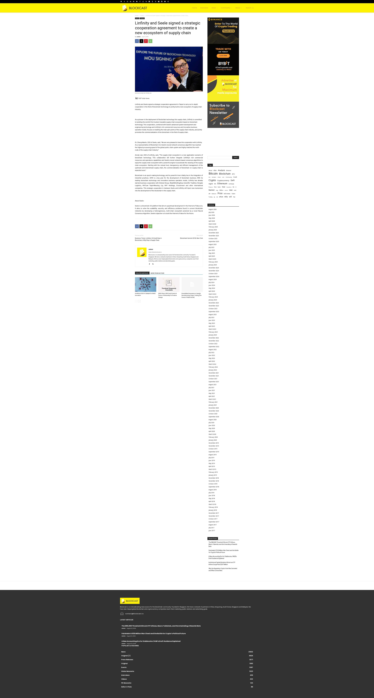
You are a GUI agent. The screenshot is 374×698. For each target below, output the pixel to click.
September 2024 (214, 276)
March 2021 (212, 399)
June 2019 (212, 460)
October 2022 (213, 344)
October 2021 (213, 379)
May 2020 (212, 428)
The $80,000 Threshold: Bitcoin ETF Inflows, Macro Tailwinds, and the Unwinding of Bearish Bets (223, 544)
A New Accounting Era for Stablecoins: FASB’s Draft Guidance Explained (223, 557)
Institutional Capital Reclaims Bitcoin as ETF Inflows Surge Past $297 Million (222, 563)
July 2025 (211, 247)
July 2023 (211, 317)
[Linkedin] (130, 1)
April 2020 (212, 431)
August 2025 (213, 244)
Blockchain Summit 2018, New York (191, 238)
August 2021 (213, 384)
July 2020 (211, 422)
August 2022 (213, 349)
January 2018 (213, 510)
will (230, 197)
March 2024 (212, 294)
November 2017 (214, 516)
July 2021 (211, 387)
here (219, 187)
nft (209, 193)
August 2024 (213, 279)
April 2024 (212, 291)
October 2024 (213, 273)
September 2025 (214, 241)
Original (142, 18)
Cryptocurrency (223, 180)
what (221, 197)
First (215, 187)
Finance (211, 187)
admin (139, 36)
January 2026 (213, 230)
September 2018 (214, 487)
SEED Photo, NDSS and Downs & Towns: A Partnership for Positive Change (167, 295)
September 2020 (214, 417)
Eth (215, 184)
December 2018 (214, 478)
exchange (231, 184)
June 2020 (212, 425)
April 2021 (212, 396)
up (214, 197)
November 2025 (214, 236)
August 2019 (213, 455)
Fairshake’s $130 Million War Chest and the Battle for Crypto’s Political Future (224, 551)
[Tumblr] (152, 1)
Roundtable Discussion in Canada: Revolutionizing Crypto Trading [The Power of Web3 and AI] (191, 295)
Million (221, 190)
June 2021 (212, 390)
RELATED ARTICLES (142, 273)
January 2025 (213, 265)
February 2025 (213, 262)
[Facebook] (124, 1)
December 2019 (214, 443)
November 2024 (214, 271)
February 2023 (213, 332)
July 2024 (211, 282)
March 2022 (212, 364)
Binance (228, 170)
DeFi (233, 180)
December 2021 (214, 373)
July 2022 (211, 352)
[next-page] (139, 301)
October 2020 (213, 414)
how (223, 187)
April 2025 (212, 256)
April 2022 (212, 361)
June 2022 (212, 355)
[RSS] (146, 1)
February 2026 (213, 227)
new (230, 190)
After (215, 170)
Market (212, 190)
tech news (227, 193)
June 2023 (212, 320)
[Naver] (137, 1)
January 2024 (213, 300)
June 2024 (212, 285)
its (233, 187)
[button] (250, 8)
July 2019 (211, 457)
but (209, 177)
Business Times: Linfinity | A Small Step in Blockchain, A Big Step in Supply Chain (148, 239)
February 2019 (213, 472)
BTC (233, 174)
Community (229, 177)
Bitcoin (213, 173)
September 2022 (214, 346)
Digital (211, 184)
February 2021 (213, 402)
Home (136, 15)
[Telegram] (149, 1)
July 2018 (211, 492)
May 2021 (212, 393)
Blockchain (225, 174)
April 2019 (212, 466)
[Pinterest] (140, 1)
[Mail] (134, 1)
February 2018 (213, 507)
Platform (214, 193)
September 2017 (214, 522)
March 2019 (212, 469)
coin (223, 177)
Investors (229, 187)
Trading (210, 197)
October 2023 (213, 309)
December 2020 (214, 408)
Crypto (212, 180)
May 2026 (212, 218)
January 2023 (213, 335)
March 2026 (212, 224)
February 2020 (213, 437)
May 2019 (212, 463)
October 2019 (213, 449)
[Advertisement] (223, 140)
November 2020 (214, 411)
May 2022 (212, 358)
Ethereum (222, 183)
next (235, 190)
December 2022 (214, 338)
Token (233, 193)
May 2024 (212, 288)
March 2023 (212, 329)
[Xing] (168, 1)
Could (235, 177)
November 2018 (214, 481)
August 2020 (213, 419)
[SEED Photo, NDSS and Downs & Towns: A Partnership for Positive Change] (169, 284)
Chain (219, 177)
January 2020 (213, 440)
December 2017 (214, 513)
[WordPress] (162, 1)
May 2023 (212, 323)
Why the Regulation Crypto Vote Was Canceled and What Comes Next (223, 569)
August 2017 (213, 525)
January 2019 (213, 475)
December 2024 (214, 268)
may (217, 190)
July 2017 (211, 528)
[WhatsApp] (150, 41)
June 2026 (212, 215)
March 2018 (212, 504)
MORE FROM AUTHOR (157, 273)
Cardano (214, 177)
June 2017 (212, 530)
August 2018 (213, 490)
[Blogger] (121, 1)
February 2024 (213, 297)
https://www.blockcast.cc (155, 252)
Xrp (234, 197)
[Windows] (159, 1)
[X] (155, 1)
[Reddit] (143, 1)
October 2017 (213, 519)
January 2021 (213, 405)
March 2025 (212, 259)
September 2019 (214, 452)
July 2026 (211, 212)
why (226, 197)
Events (142, 15)
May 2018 (212, 498)
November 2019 (214, 446)
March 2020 (212, 434)
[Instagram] (127, 1)
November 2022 (214, 341)
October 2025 (213, 238)
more (226, 190)
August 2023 (213, 314)
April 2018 (212, 501)
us (217, 197)
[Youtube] (165, 1)
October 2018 (213, 484)
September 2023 (214, 311)
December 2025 (214, 233)
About (210, 170)
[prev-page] (136, 301)
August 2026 (213, 209)
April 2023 (212, 326)
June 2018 (212, 495)
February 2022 (213, 367)
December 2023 (214, 303)
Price (220, 193)
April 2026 (212, 221)
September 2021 (214, 382)
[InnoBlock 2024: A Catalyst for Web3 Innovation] (145, 284)
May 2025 (212, 253)
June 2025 (212, 250)
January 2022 (213, 370)
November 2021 (214, 376)
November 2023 (214, 306)
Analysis (221, 170)
